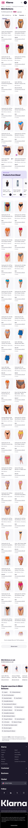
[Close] (26, 814)
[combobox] (22, 15)
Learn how (19, 11)
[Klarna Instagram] (24, 793)
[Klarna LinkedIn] (11, 793)
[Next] (24, 187)
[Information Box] (10, 15)
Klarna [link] (2, 6)
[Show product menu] (25, 9)
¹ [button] (6, 39)
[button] (17, 28)
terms (9, 736)
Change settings (14, 825)
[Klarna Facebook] (4, 793)
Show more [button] (14, 646)
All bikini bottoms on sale (7, 662)
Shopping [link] (8, 6)
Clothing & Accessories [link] (17, 6)
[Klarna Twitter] (17, 793)
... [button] (25, 6)
